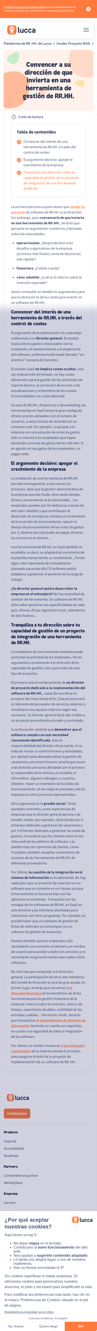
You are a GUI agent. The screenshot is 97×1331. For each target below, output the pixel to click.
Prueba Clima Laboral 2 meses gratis (24, 7)
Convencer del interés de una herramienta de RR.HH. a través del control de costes (49, 147)
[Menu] (86, 29)
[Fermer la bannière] (88, 9)
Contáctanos (17, 1113)
